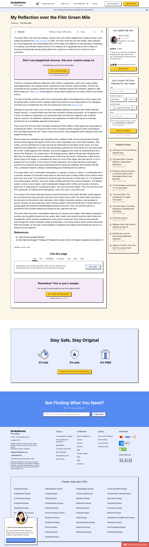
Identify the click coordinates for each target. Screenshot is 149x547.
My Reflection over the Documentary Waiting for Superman (122, 236)
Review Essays (51, 527)
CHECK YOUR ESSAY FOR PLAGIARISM (74, 371)
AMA (82, 259)
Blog (78, 457)
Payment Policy (103, 446)
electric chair (77, 105)
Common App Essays (84, 494)
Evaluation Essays (21, 503)
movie (36, 92)
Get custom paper (59, 71)
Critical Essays (51, 498)
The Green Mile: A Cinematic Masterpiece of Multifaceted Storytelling (124, 208)
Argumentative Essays (54, 489)
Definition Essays (83, 498)
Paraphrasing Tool (62, 455)
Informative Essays (21, 508)
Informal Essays (51, 532)
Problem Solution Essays (24, 513)
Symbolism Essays (52, 522)
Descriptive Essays (114, 498)
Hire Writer (131, 4)
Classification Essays (22, 494)
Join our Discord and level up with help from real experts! (73, 10)
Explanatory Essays (84, 532)
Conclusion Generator (63, 449)
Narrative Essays (51, 508)
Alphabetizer (60, 445)
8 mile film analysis (120, 218)
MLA (41, 259)
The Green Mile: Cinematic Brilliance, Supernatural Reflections (123, 161)
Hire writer (123, 69)
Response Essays (83, 527)
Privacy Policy (102, 440)
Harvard (49, 259)
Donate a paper (82, 453)
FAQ (78, 450)
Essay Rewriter (61, 452)
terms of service (120, 122)
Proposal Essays (82, 513)
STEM (95, 4)
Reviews (80, 446)
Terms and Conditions (105, 436)
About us (65, 4)
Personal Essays (82, 508)
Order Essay (60, 459)
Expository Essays (114, 503)
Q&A (78, 460)
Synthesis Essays (52, 537)
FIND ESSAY (99, 414)
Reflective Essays (114, 513)
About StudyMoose (83, 436)
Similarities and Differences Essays (121, 518)
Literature (80, 464)
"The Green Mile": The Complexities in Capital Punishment (122, 197)
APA (34, 259)
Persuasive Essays (114, 508)
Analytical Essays (21, 489)
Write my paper (123, 131)
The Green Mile (25, 23)
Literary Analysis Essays (85, 522)
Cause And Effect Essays (117, 489)
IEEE (75, 259)
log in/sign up (113, 4)
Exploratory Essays (83, 503)
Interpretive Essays (114, 522)
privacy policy (130, 122)
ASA (68, 259)
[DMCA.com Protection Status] (123, 449)
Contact (79, 440)
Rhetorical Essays (52, 518)
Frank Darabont (41, 41)
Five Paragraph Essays (116, 527)
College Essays (51, 494)
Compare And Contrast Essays (119, 494)
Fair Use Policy (103, 443)
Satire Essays (81, 518)
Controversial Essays (22, 498)
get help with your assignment (21, 540)
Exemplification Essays (54, 503)
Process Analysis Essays (55, 513)
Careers (80, 443)
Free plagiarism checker (64, 436)
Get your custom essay (58, 294)
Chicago (60, 259)
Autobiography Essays (85, 489)
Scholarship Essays (115, 532)
